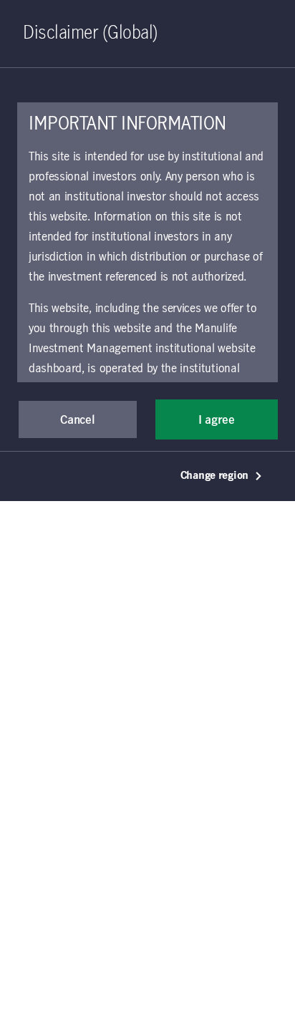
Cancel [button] (77, 420)
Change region (214, 476)
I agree (216, 420)
